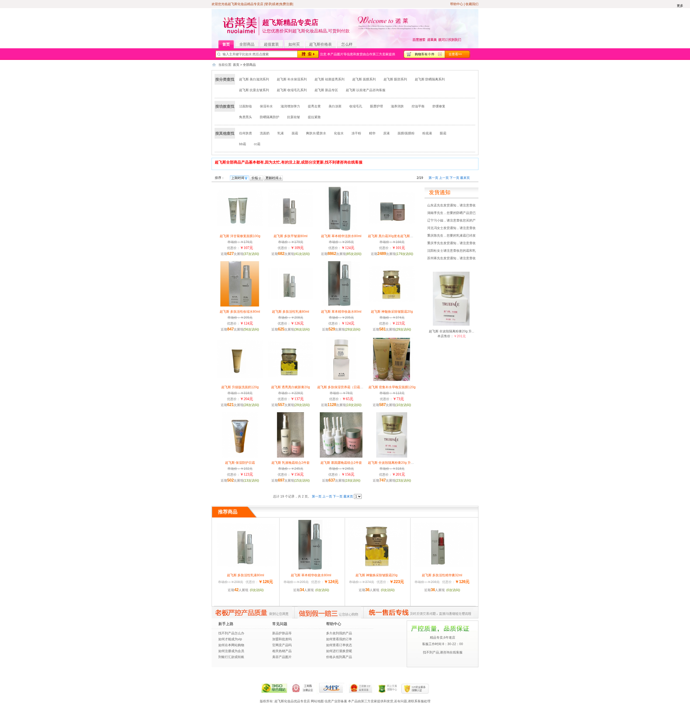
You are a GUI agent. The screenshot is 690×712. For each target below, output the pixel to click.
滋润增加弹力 (290, 106)
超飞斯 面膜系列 (364, 79)
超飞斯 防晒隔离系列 (430, 79)
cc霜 (257, 144)
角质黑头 (245, 117)
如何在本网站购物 (231, 645)
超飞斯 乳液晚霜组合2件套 (290, 463)
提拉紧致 (314, 117)
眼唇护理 (376, 106)
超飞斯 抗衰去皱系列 (254, 90)
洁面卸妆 (245, 106)
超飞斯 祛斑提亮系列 (329, 79)
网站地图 (317, 701)
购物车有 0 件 (424, 54)
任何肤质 (245, 133)
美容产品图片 (282, 657)
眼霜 (443, 133)
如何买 (294, 44)
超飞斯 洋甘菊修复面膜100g (240, 236)
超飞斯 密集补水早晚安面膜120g (392, 387)
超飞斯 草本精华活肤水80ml (341, 236)
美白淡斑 (335, 106)
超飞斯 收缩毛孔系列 (292, 90)
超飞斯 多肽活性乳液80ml (290, 312)
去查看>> (455, 54)
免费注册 (286, 4)
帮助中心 (456, 4)
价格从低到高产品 (339, 657)
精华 (372, 133)
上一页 (444, 178)
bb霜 (242, 144)
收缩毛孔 (355, 106)
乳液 (280, 133)
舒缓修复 (438, 106)
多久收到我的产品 (339, 633)
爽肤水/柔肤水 (316, 133)
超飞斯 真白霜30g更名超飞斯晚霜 (392, 236)
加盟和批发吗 (282, 639)
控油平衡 (418, 106)
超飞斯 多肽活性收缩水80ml (240, 312)
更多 (680, 6)
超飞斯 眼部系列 (395, 79)
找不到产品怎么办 (231, 633)
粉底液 (427, 133)
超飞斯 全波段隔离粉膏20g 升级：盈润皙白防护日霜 (405, 463)
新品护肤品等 (282, 633)
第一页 (433, 178)
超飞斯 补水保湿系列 (292, 79)
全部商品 (246, 44)
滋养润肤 (397, 106)
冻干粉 (356, 133)
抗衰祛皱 (293, 117)
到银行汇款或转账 (231, 657)
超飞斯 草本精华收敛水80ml (341, 312)
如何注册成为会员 (231, 651)
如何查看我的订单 (339, 639)
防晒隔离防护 (269, 117)
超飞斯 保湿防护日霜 (240, 463)
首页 (226, 44)
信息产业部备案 (336, 701)
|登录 (267, 4)
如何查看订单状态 (339, 645)
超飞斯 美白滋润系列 (254, 79)
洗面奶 (265, 133)
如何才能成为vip (230, 639)
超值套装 (271, 44)
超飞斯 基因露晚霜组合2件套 (341, 463)
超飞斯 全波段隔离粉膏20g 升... (451, 331)
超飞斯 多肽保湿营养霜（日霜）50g (343, 387)
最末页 (465, 178)
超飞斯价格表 (320, 44)
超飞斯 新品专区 (326, 90)
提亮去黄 (314, 106)
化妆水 (339, 133)
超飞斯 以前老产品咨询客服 (365, 90)
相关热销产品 (282, 651)
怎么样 (347, 44)
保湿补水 (266, 106)
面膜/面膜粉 (406, 133)
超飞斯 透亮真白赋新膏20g (290, 387)
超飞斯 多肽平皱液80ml (291, 236)
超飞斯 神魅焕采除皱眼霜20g (392, 312)
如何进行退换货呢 (339, 651)
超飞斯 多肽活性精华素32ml (442, 575)
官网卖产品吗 (282, 645)
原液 (386, 133)
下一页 (454, 178)
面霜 (295, 133)
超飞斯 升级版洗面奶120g (240, 387)
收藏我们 (471, 4)
